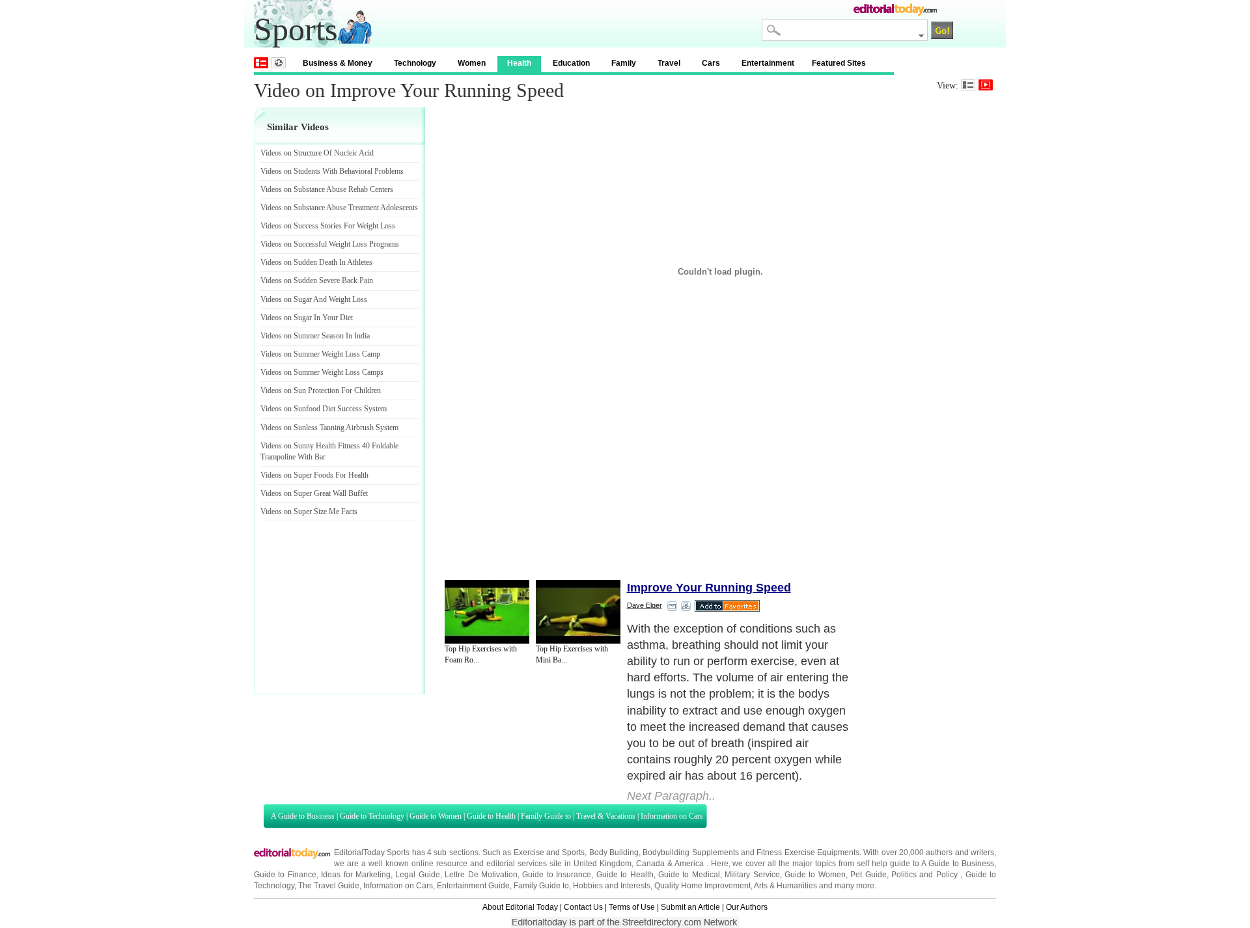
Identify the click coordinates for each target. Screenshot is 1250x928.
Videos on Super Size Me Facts (308, 511)
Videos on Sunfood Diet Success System (323, 408)
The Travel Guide (328, 885)
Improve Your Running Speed (709, 587)
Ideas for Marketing (356, 874)
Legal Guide (417, 874)
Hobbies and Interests (611, 885)
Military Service (752, 874)
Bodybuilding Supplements (690, 852)
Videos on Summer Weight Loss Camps (321, 372)
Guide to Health (491, 816)
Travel (669, 63)
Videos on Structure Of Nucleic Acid (317, 152)
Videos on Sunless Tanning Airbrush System (329, 427)
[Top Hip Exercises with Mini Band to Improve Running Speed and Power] (578, 612)
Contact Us (583, 907)
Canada (650, 863)
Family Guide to (546, 816)
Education (571, 63)
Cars (711, 63)
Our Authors (747, 907)
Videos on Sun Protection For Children (320, 390)
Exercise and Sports (549, 852)
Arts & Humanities (785, 885)
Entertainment (768, 63)
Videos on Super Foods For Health (314, 475)
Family (623, 63)
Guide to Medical (689, 874)
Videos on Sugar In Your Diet (306, 317)
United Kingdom (603, 863)
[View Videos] (986, 84)
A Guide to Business (303, 816)
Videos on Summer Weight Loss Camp (320, 354)
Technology (415, 63)
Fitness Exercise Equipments (808, 852)
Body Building (614, 852)
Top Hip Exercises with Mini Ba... (572, 654)
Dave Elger (644, 605)
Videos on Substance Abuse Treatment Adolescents (339, 207)
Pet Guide (868, 874)
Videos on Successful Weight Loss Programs (329, 244)
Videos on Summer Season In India (315, 335)
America (689, 863)
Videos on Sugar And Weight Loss (313, 299)
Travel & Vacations (605, 816)
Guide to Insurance (556, 874)
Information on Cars (672, 816)
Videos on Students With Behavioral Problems (332, 171)
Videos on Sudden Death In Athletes (316, 262)
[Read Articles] (968, 84)
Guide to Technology (372, 816)
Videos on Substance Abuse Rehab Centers (326, 189)
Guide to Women (436, 816)
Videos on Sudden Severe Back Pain (316, 280)
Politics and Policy (925, 874)
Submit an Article (690, 907)
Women (472, 63)
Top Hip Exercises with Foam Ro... (481, 654)
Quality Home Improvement (702, 885)
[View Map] (278, 62)
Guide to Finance (285, 874)
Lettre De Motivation (481, 874)
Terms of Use (632, 907)
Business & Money (337, 63)
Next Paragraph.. (671, 795)
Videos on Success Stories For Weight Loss (327, 225)
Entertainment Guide (473, 885)
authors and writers (960, 852)
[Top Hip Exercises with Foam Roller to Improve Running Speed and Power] (487, 612)
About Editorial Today (520, 907)
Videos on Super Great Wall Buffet (314, 493)
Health (519, 63)
